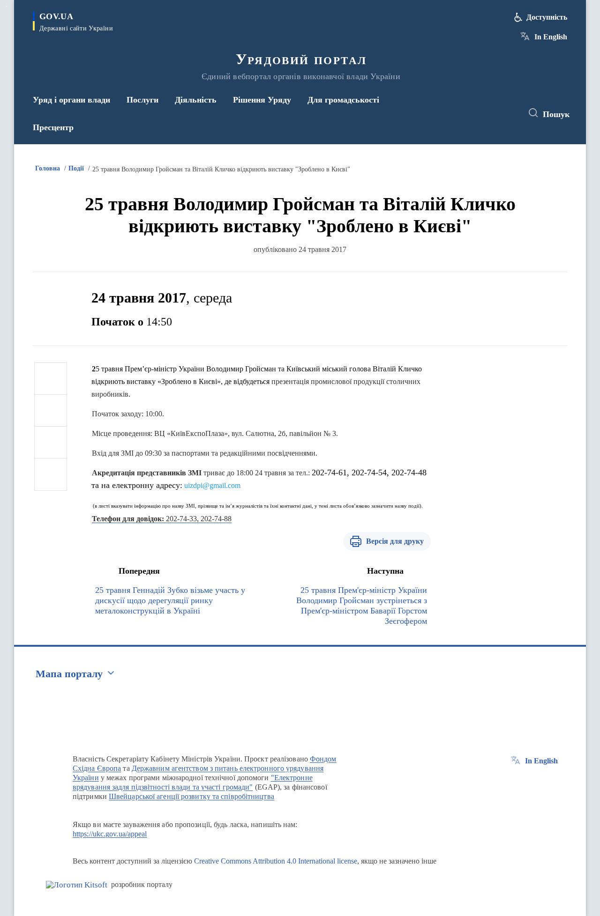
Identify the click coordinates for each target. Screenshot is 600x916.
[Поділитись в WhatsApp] (51, 442)
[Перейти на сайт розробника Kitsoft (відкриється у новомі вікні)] (76, 885)
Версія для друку (395, 541)
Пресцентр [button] (53, 127)
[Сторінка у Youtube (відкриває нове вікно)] (506, 113)
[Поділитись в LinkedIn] (51, 474)
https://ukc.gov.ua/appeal (110, 834)
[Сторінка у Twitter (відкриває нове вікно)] (489, 113)
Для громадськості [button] (343, 99)
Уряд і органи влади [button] (71, 99)
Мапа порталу (69, 674)
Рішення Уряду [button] (262, 99)
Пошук (556, 114)
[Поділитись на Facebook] (51, 379)
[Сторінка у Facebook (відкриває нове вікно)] (472, 113)
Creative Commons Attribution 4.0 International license (275, 861)
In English (550, 37)
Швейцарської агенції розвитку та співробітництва (191, 796)
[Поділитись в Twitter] (51, 411)
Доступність (546, 17)
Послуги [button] (142, 99)
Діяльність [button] (196, 99)
